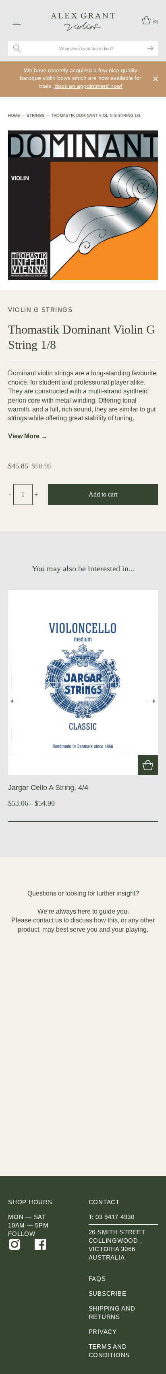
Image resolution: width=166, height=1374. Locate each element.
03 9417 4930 (115, 1216)
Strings (36, 115)
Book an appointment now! (88, 86)
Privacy (103, 1331)
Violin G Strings (40, 309)
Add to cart (103, 494)
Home (14, 115)
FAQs (97, 1278)
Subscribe (108, 1293)
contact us (47, 920)
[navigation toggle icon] (16, 21)
